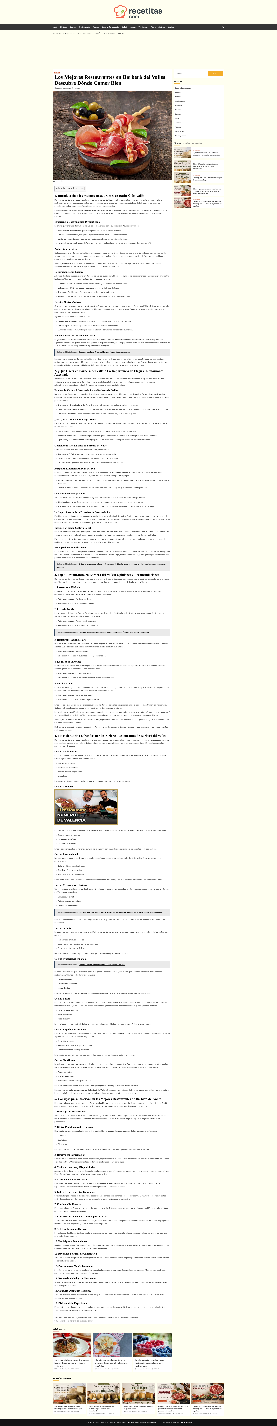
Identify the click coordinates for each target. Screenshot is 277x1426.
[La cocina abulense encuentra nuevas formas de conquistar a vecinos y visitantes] (72, 1345)
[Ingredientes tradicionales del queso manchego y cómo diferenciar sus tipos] (182, 156)
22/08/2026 (111, 1413)
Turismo (178, 123)
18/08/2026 (180, 1413)
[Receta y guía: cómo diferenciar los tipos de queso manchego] (182, 181)
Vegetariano (143, 27)
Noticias (63, 27)
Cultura (178, 97)
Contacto (171, 27)
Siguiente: (73, 1321)
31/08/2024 (77, 88)
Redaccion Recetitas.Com (144, 1369)
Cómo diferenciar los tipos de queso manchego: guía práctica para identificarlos (205, 166)
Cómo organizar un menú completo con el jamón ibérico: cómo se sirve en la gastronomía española (207, 191)
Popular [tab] (186, 143)
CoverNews (175, 1422)
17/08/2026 (214, 1413)
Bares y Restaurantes (110, 27)
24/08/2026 (76, 1411)
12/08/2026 (76, 1369)
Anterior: (96, 1318)
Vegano (133, 27)
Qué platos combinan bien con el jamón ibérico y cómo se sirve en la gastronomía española (207, 204)
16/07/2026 (156, 1369)
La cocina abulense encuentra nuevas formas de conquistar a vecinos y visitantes (71, 1363)
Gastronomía (84, 27)
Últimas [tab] (177, 143)
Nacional (178, 105)
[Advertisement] (138, 52)
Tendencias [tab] (197, 143)
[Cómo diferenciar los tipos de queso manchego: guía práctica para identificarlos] (182, 168)
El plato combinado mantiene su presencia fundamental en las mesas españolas (111, 1363)
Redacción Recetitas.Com (63, 88)
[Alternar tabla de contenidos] (81, 188)
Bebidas (73, 27)
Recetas (96, 27)
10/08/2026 (116, 1369)
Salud (124, 27)
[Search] (223, 27)
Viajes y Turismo (158, 27)
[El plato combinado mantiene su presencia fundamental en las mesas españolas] (112, 1345)
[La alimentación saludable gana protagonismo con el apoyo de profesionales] (152, 1345)
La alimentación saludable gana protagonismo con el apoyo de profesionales (149, 1363)
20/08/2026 (145, 1411)
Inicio (55, 27)
